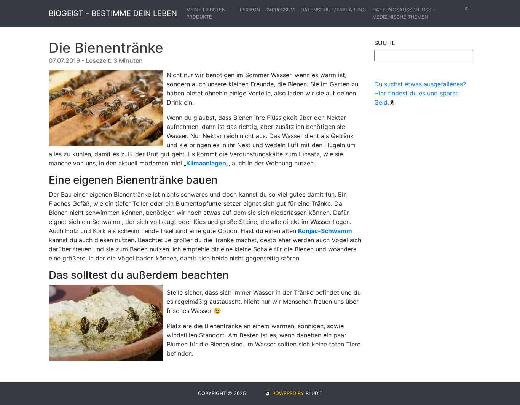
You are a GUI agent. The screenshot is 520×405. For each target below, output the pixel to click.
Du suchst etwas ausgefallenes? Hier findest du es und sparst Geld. (420, 93)
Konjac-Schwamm (325, 231)
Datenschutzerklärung (333, 10)
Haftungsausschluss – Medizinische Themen (403, 13)
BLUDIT (314, 393)
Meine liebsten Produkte (206, 13)
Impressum (280, 10)
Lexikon (250, 10)
